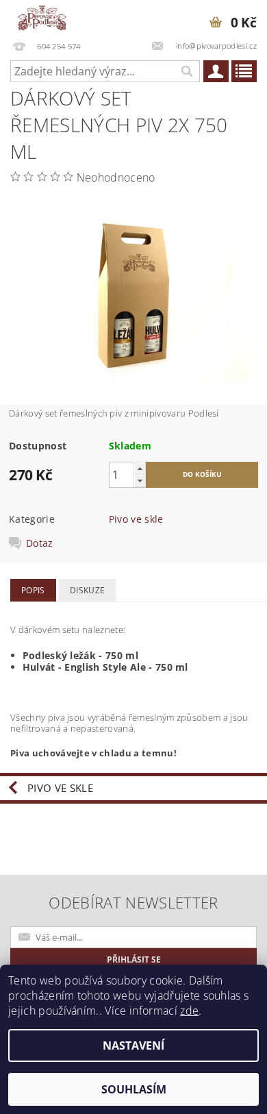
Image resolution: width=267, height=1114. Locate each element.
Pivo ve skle (136, 518)
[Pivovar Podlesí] (42, 18)
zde (189, 1010)
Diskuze (87, 590)
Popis (33, 590)
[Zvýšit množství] (140, 468)
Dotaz (39, 543)
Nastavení (133, 1045)
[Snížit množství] (140, 480)
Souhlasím (133, 1089)
